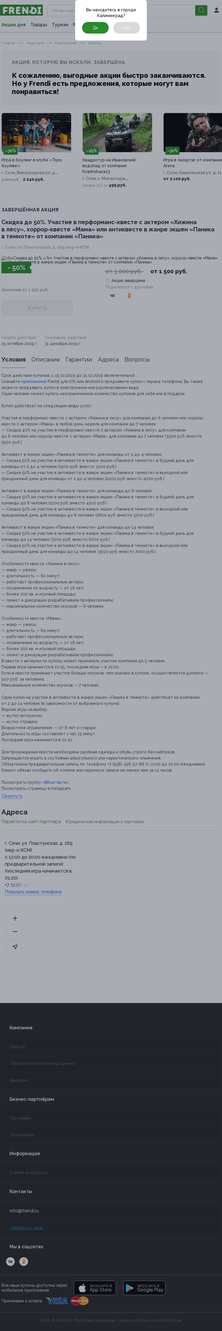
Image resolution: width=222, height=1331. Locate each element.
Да (95, 27)
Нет (126, 27)
